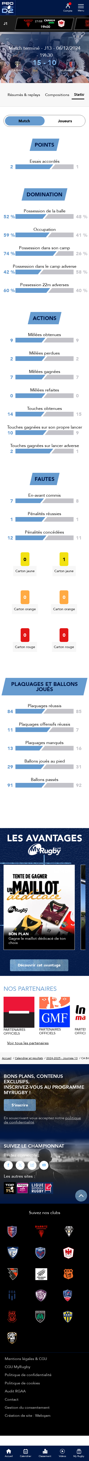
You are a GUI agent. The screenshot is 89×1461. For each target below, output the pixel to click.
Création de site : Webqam (28, 1415)
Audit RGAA (15, 1391)
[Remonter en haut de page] (81, 1196)
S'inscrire (20, 1105)
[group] (44, 24)
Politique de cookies (22, 1383)
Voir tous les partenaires (28, 1043)
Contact (12, 1399)
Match (24, 121)
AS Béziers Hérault (72, 70)
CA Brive (17, 70)
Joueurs (65, 121)
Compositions (57, 94)
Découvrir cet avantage (39, 965)
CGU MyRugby (17, 1366)
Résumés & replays (24, 94)
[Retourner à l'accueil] (7, 17)
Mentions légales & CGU (26, 1358)
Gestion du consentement (27, 1407)
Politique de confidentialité (28, 1375)
